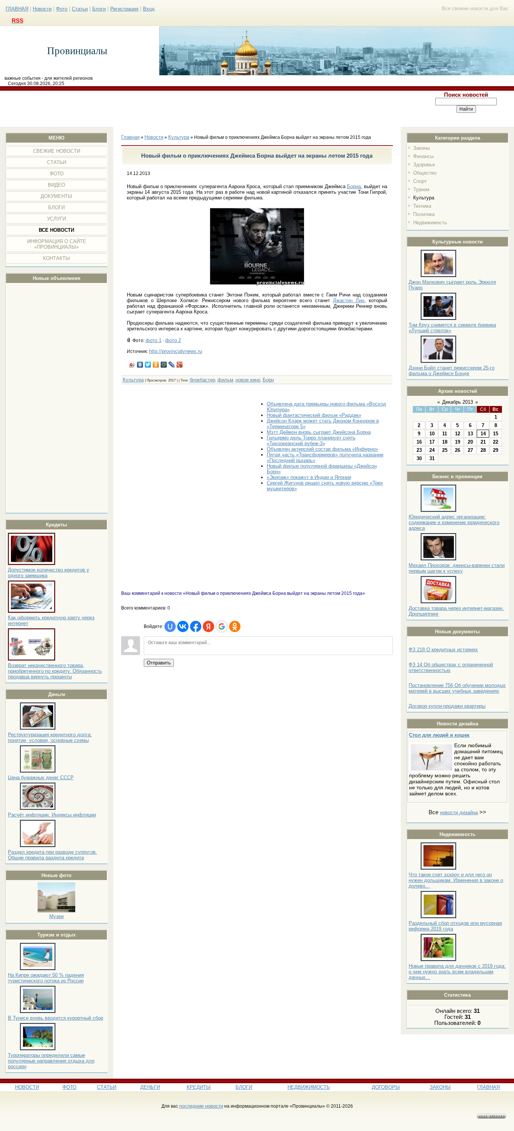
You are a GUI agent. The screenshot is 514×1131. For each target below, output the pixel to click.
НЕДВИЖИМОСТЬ (308, 1087)
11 (444, 433)
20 (470, 442)
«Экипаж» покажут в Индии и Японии (309, 477)
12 (457, 433)
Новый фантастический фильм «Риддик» (314, 415)
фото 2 (173, 340)
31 (432, 458)
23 (419, 450)
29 (495, 450)
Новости (42, 9)
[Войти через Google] (222, 626)
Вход (149, 9)
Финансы (423, 156)
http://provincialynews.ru (175, 351)
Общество (424, 173)
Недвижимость (430, 222)
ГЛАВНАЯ (17, 9)
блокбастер (202, 380)
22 (495, 442)
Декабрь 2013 (457, 402)
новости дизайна (459, 812)
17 (432, 442)
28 (483, 450)
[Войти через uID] (170, 626)
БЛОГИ (244, 1087)
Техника (422, 206)
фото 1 (153, 340)
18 (444, 442)
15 (495, 433)
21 (483, 442)
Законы (421, 148)
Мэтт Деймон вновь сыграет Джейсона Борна (319, 432)
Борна (354, 186)
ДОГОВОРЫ (386, 1087)
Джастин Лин (348, 300)
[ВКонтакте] (140, 364)
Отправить (159, 663)
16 (419, 442)
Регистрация (124, 9)
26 (457, 450)
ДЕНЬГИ (150, 1087)
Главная (130, 137)
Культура (423, 198)
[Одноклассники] (156, 364)
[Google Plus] (180, 364)
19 (457, 442)
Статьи (80, 9)
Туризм (421, 189)
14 (483, 433)
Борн (268, 380)
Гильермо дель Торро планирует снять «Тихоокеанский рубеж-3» (311, 440)
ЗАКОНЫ (440, 1087)
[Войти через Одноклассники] (234, 626)
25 (444, 450)
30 (419, 458)
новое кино (248, 380)
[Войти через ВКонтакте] (183, 626)
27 (470, 450)
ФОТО (69, 1087)
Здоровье (424, 164)
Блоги (99, 9)
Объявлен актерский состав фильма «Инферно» (322, 449)
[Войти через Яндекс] (208, 626)
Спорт (420, 181)
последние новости (201, 1106)
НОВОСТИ (27, 1087)
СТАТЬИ (106, 1087)
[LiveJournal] (172, 364)
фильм (225, 380)
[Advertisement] (210, 109)
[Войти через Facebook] (195, 626)
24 (432, 450)
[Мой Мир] (164, 364)
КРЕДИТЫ (199, 1087)
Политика (424, 214)
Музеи (56, 916)
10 (432, 433)
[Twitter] (148, 364)
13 (470, 433)
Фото (61, 9)
